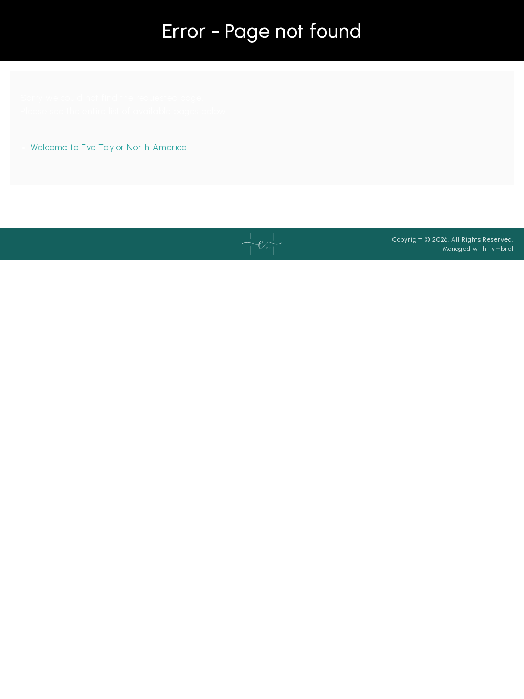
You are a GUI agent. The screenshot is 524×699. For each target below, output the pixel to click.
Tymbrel (501, 248)
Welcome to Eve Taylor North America (109, 147)
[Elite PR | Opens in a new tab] (262, 243)
